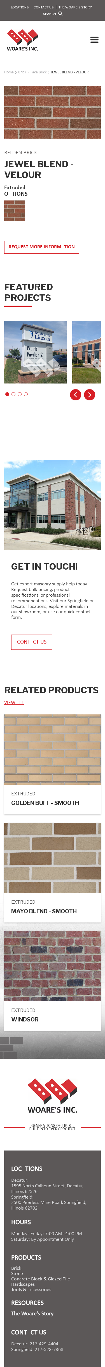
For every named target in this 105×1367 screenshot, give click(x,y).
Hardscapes (23, 1285)
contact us (31, 642)
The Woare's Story (75, 7)
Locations (20, 7)
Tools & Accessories (31, 1290)
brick (16, 1269)
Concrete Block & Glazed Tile (40, 1279)
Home (9, 73)
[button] (94, 39)
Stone (17, 1274)
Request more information (42, 247)
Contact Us (44, 7)
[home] (21, 40)
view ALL (14, 702)
